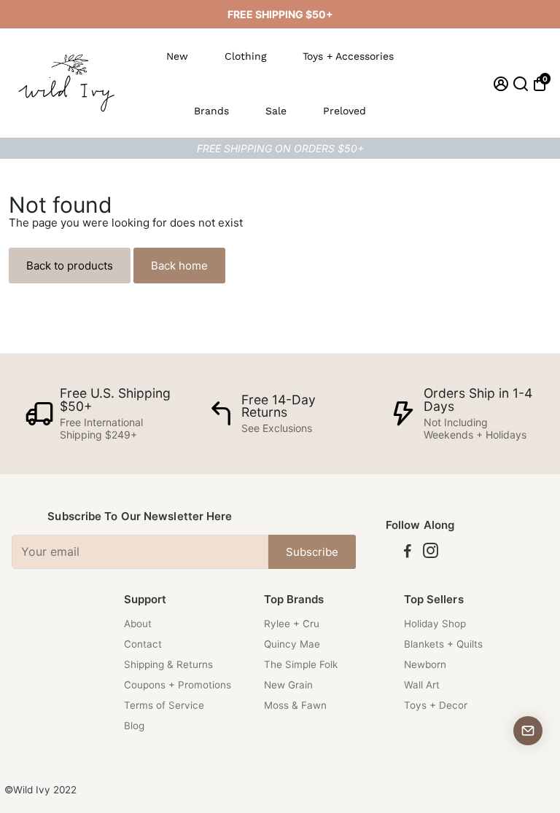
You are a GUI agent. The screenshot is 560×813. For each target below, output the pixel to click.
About (138, 623)
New (177, 56)
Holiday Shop (435, 623)
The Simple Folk (301, 664)
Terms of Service (164, 705)
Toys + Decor (435, 705)
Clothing (245, 56)
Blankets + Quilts (443, 644)
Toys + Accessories (348, 56)
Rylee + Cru (291, 623)
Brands (211, 111)
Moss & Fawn (295, 705)
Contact (143, 644)
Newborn (425, 664)
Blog (134, 725)
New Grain (288, 685)
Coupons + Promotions (177, 685)
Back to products (69, 265)
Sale (276, 111)
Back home (179, 265)
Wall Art (422, 685)
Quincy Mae (292, 644)
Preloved (344, 111)
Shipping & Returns (168, 664)
